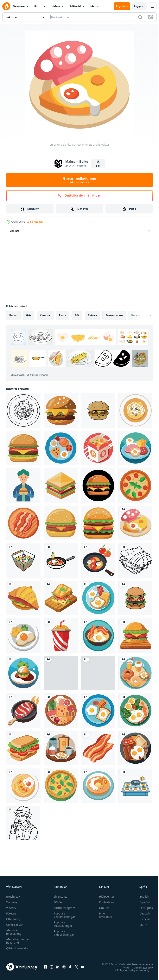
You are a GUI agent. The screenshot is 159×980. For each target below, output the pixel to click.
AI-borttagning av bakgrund (17, 940)
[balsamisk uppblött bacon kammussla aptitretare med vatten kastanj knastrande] (23, 673)
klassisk (45, 315)
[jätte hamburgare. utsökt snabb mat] (98, 523)
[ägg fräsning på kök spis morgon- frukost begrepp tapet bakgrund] (135, 785)
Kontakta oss (105, 902)
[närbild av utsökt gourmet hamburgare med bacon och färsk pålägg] (98, 673)
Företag (11, 913)
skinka (92, 315)
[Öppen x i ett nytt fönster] (76, 966)
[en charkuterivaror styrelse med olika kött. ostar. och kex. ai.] (61, 710)
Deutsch (142, 913)
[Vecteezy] (6, 6)
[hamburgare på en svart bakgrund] (98, 485)
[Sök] (140, 17)
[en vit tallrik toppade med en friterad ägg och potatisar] (23, 635)
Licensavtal (60, 896)
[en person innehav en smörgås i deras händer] (23, 485)
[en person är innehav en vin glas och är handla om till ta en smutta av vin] (23, 823)
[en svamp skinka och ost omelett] (135, 523)
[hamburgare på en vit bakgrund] (23, 448)
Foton (38, 6)
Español (142, 902)
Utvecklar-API (14, 925)
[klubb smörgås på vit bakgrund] (61, 485)
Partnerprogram (63, 908)
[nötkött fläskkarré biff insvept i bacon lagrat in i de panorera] (23, 710)
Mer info (14, 231)
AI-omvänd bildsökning (14, 931)
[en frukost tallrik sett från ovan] (61, 448)
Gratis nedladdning (79, 180)
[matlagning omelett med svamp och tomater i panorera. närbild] (61, 560)
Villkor (124, 967)
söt (77, 315)
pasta (62, 315)
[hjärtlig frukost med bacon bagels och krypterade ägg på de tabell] (135, 673)
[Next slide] (143, 315)
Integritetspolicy (140, 967)
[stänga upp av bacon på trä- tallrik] (23, 523)
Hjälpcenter (104, 896)
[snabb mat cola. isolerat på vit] (61, 635)
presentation (114, 315)
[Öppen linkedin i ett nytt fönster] (57, 966)
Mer (93, 6)
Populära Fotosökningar (62, 924)
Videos (56, 6)
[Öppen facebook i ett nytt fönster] (45, 966)
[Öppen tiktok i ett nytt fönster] (70, 966)
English (141, 896)
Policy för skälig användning (130, 970)
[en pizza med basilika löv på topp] (135, 485)
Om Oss (102, 908)
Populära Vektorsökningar (63, 915)
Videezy (11, 908)
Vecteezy (11, 902)
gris (28, 315)
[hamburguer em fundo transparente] (61, 523)
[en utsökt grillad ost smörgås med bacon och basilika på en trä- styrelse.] (61, 598)
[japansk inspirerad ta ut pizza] (98, 448)
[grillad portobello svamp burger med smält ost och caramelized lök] (61, 410)
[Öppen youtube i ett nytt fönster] (82, 966)
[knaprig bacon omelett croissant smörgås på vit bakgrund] (135, 560)
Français (142, 919)
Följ (98, 165)
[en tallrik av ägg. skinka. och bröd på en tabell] (135, 448)
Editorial (75, 6)
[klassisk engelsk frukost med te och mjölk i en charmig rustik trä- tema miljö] (61, 748)
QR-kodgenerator (17, 948)
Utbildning (13, 919)
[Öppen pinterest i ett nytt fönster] (64, 966)
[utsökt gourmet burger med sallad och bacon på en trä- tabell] (135, 635)
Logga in (139, 6)
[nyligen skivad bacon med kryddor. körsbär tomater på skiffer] (61, 673)
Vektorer (19, 6)
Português (143, 908)
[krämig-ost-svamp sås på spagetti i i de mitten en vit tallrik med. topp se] (23, 410)
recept (135, 315)
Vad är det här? (35, 221)
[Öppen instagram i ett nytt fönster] (51, 966)
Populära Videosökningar (63, 932)
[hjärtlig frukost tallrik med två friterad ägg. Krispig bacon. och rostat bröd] (98, 710)
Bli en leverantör (104, 915)
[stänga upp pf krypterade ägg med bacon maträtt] (98, 635)
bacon (13, 315)
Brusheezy (13, 896)
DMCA (57, 902)
